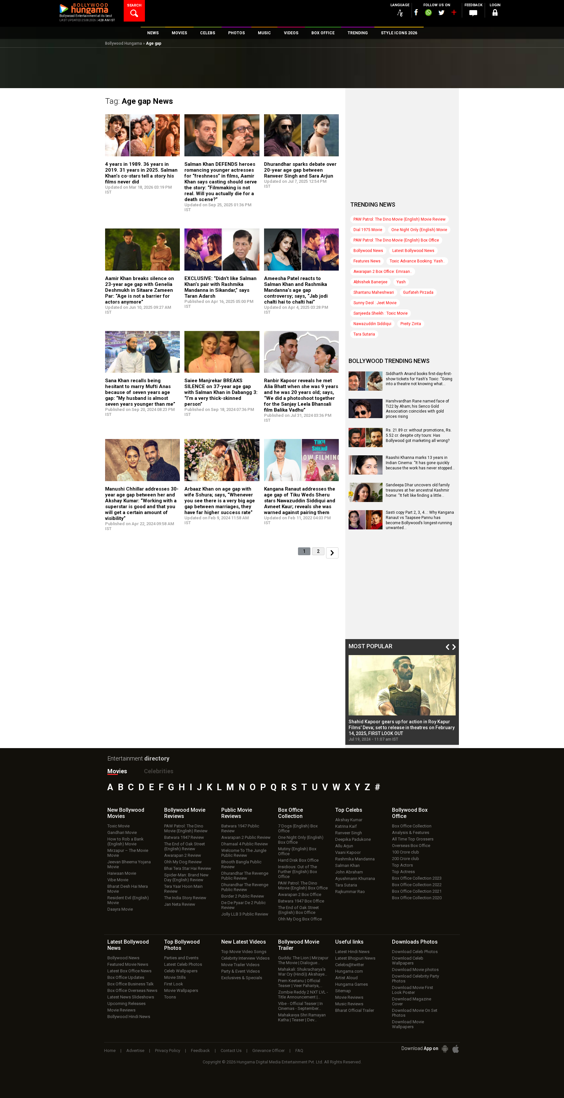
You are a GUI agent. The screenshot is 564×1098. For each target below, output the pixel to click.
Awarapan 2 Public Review (246, 837)
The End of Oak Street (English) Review (184, 846)
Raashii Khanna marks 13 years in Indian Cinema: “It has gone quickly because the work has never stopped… (420, 462)
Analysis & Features (410, 832)
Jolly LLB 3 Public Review (244, 914)
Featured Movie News (127, 964)
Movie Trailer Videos (240, 964)
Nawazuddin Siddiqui (372, 324)
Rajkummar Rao (350, 891)
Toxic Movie (118, 826)
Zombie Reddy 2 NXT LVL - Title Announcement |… (303, 994)
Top (348, 810)
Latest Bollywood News (413, 250)
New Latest (243, 942)
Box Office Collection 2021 (417, 891)
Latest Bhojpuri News (355, 958)
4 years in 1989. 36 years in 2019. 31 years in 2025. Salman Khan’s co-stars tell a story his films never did (141, 173)
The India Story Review (185, 897)
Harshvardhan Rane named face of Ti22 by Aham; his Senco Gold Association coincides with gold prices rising (417, 409)
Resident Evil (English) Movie (128, 900)
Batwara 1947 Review (184, 837)
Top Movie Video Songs (243, 951)
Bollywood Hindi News (128, 1016)
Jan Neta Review (179, 904)
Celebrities (158, 771)
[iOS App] (455, 1049)
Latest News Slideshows (130, 997)
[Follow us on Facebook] (416, 12)
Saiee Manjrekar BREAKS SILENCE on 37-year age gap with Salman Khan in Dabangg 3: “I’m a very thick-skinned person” (221, 392)
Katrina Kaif (346, 826)
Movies (117, 771)
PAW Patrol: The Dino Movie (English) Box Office (396, 240)
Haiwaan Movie (121, 873)
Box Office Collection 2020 (417, 897)
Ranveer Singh (348, 832)
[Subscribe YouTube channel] (453, 14)
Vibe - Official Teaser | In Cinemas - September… (300, 1006)
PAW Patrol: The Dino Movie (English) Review (186, 828)
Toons (170, 997)
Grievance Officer (268, 1050)
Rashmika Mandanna (355, 858)
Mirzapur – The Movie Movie (127, 853)
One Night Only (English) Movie (419, 229)
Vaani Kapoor (348, 852)
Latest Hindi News (352, 951)
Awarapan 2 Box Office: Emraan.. (382, 271)
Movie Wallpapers (181, 990)
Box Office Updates (125, 977)
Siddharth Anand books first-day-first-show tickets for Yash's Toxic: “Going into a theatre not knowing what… (419, 378)
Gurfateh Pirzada (418, 292)
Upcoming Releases (126, 1003)
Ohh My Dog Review (183, 861)
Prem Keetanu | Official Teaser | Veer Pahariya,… (300, 983)
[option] (402, 698)
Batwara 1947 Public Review (240, 828)
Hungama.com (349, 971)
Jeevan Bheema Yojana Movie (129, 864)
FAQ (299, 1050)
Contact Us (231, 1050)
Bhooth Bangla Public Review (241, 864)
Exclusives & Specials (241, 977)
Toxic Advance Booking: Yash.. (417, 261)
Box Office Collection (411, 826)
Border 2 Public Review (242, 896)
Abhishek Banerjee (370, 282)
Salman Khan (347, 865)
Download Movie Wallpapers (408, 1024)
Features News (367, 261)
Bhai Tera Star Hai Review (187, 868)
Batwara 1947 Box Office (301, 901)
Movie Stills (175, 977)
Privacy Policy (167, 1050)
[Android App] (445, 1049)
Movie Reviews (121, 1010)
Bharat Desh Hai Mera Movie (127, 889)
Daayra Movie (120, 909)
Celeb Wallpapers (180, 970)
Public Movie (236, 813)
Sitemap (343, 990)
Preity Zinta (410, 324)
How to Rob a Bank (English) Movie (125, 841)
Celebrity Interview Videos (245, 958)
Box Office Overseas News (132, 990)
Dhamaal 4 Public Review (244, 843)
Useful (349, 942)
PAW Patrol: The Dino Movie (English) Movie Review (399, 219)
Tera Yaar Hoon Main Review (183, 889)
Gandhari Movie (122, 832)
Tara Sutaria (364, 334)
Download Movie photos (415, 969)
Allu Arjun (344, 845)
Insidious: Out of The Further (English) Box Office (297, 871)
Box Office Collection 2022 (417, 884)
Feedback (200, 1050)
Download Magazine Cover (411, 1001)
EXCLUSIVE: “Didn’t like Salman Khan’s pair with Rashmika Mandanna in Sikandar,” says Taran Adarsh (220, 287)
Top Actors (402, 865)
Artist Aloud (346, 977)
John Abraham (349, 872)
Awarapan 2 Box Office (299, 894)
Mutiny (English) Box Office (297, 851)
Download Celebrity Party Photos (415, 978)
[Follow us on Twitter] (441, 12)
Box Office (290, 813)
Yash (401, 282)
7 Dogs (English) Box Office (298, 828)
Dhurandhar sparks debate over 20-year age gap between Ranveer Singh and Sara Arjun (300, 170)
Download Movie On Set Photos (414, 1013)
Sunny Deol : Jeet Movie (375, 303)
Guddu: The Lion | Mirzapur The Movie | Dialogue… (303, 960)
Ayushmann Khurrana (355, 878)
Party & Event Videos (240, 971)
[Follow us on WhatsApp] (428, 13)
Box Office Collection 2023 (417, 878)
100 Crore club (405, 852)
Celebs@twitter (349, 964)
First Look (173, 983)
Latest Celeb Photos (183, 964)
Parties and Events (181, 957)
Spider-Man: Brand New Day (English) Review (186, 877)
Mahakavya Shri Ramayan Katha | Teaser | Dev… (302, 1017)
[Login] (494, 13)
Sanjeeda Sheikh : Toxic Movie (380, 313)
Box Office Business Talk (130, 983)
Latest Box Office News (129, 970)
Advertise (135, 1050)
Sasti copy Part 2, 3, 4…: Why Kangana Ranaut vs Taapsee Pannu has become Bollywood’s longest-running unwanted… (420, 520)
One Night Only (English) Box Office (300, 840)
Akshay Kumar (348, 819)
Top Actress (403, 871)
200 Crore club (405, 858)
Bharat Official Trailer (354, 1010)
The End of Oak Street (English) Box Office (298, 910)
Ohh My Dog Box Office (300, 919)
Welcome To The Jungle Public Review (243, 853)
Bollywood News (368, 250)
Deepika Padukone (353, 839)
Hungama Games (351, 984)
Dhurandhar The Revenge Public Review (244, 876)
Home (110, 1050)
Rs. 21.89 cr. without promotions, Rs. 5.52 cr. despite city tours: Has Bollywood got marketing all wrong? (419, 435)
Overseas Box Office (411, 845)
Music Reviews (349, 1003)
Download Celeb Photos (415, 951)
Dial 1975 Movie (367, 229)
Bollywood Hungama (123, 43)
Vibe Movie (117, 879)
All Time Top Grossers (412, 839)
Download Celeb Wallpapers (407, 960)
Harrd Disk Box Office (298, 860)
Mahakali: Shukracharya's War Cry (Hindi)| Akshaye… (302, 972)
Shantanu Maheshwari (373, 292)
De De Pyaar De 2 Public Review (243, 905)
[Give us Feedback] (473, 13)
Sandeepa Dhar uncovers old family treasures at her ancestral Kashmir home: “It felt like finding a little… (418, 490)
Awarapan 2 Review (182, 855)
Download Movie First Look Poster (412, 990)
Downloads (415, 942)
